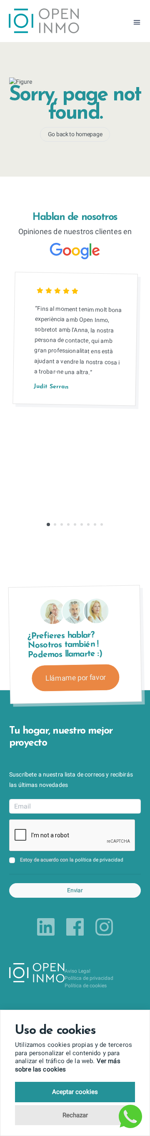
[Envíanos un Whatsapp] (131, 1117)
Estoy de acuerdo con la (71, 860)
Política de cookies (86, 986)
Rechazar (75, 1115)
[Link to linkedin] (45, 927)
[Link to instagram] (104, 927)
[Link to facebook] (75, 927)
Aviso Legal (77, 971)
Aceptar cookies (75, 1092)
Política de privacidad (89, 978)
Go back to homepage (75, 134)
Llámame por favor (75, 678)
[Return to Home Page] (44, 22)
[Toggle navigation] (136, 22)
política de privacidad (99, 860)
